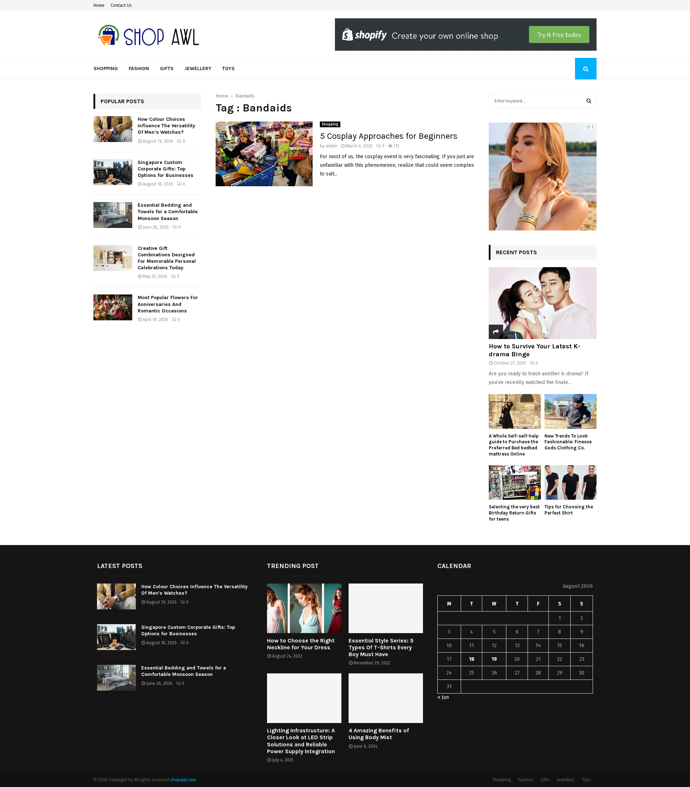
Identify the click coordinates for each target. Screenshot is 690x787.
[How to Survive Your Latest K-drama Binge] (543, 303)
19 (494, 659)
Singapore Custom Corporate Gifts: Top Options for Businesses (165, 168)
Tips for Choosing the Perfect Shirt (568, 510)
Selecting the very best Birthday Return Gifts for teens (514, 513)
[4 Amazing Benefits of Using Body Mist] (386, 698)
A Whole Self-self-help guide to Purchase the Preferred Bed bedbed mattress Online (514, 445)
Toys (228, 68)
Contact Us (121, 5)
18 (471, 659)
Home (99, 5)
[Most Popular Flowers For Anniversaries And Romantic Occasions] (112, 307)
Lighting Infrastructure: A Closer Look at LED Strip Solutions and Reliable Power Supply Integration (301, 741)
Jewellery (197, 68)
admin (331, 145)
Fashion (139, 68)
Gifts (167, 68)
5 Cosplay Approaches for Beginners (388, 136)
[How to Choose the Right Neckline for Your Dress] (304, 608)
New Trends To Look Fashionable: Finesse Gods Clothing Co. (568, 442)
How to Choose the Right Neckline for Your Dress (301, 644)
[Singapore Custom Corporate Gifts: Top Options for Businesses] (112, 172)
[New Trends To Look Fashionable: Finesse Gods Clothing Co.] (570, 411)
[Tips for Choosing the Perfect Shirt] (570, 482)
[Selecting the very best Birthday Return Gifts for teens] (515, 482)
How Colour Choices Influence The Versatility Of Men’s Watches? (166, 125)
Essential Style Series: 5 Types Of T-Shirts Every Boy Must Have (381, 647)
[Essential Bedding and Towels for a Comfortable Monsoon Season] (112, 215)
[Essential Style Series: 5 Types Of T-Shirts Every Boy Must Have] (386, 608)
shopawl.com (183, 779)
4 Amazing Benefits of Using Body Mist (379, 734)
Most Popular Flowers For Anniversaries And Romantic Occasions (168, 304)
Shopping (105, 68)
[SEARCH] (589, 101)
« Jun (443, 697)
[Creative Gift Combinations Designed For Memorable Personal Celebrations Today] (112, 258)
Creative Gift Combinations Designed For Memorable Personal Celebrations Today (167, 258)
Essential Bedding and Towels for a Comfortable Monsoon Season (168, 211)
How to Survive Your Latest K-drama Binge (534, 350)
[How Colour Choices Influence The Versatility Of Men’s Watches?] (112, 129)
